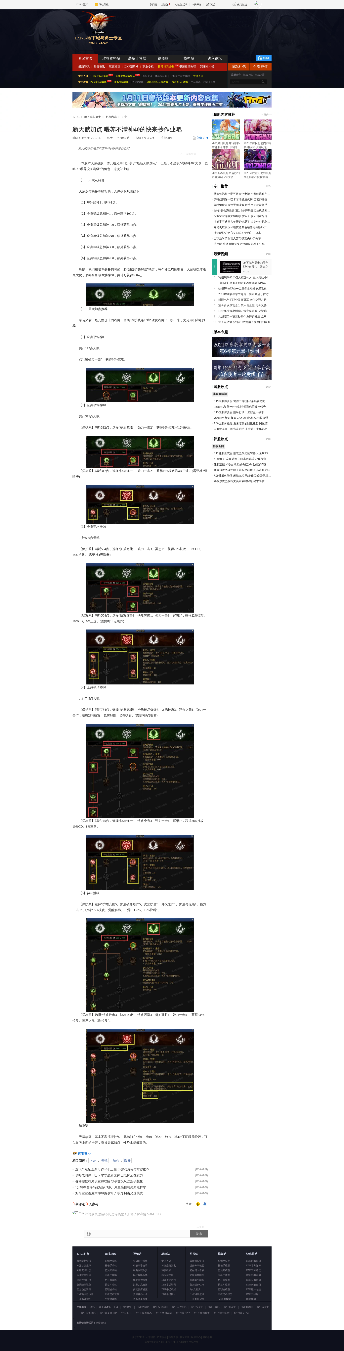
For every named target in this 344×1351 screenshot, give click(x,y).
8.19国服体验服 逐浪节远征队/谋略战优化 (239, 401)
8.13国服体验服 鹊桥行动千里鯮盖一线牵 (239, 412)
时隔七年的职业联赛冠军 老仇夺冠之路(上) (244, 299)
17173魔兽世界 (144, 1313)
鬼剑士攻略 (111, 1260)
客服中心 (196, 1337)
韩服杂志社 (167, 1275)
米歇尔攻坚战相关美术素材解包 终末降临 (239, 481)
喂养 (127, 1160)
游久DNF (127, 1307)
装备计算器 (137, 58)
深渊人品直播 (140, 1284)
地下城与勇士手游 (108, 1307)
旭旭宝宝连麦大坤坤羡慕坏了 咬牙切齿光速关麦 (109, 1193)
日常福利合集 (166, 66)
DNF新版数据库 (85, 1294)
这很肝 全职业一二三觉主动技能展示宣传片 (245, 288)
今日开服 (196, 4)
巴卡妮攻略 (138, 82)
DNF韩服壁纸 (197, 1299)
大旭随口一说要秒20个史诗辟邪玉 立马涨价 (245, 316)
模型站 (189, 58)
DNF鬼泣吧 (197, 1307)
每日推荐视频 (140, 1260)
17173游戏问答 (222, 1313)
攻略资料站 (111, 58)
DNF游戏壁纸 (197, 1294)
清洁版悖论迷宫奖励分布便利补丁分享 (237, 232)
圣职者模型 (224, 1289)
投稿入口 (198, 76)
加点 (116, 1160)
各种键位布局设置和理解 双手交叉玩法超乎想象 (109, 1181)
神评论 (202, 137)
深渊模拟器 (207, 66)
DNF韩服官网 (253, 1275)
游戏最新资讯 (84, 1260)
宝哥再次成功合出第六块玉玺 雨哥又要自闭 (245, 305)
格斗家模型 (224, 1280)
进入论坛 (215, 58)
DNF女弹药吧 (179, 1307)
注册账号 (236, 74)
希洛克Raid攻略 (179, 82)
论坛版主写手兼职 (180, 76)
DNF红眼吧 (143, 1307)
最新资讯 (84, 66)
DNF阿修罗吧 (160, 1307)
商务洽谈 (173, 1337)
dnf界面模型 (224, 1299)
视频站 (163, 58)
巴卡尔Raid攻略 (98, 82)
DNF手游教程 (168, 1280)
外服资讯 (99, 66)
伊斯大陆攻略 (121, 82)
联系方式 (184, 1337)
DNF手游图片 (168, 1294)
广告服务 (162, 1337)
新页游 (165, 4)
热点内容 (111, 117)
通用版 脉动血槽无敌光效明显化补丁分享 (239, 244)
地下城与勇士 (92, 117)
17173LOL (126, 1313)
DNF (92, 1160)
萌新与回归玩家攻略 (157, 82)
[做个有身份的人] (198, 1204)
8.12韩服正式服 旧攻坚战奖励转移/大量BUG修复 (243, 453)
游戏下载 (248, 74)
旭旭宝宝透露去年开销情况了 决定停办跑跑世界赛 (245, 221)
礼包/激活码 (181, 4)
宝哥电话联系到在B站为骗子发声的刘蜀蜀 (244, 322)
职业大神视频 (140, 1280)
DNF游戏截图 (84, 1299)
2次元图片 (195, 1289)
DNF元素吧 (213, 1307)
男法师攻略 (111, 1299)
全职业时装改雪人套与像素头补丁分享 (237, 238)
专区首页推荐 (84, 1265)
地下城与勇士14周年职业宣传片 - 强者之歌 (255, 266)
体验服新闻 (161, 76)
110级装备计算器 (99, 76)
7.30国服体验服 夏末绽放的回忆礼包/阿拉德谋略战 (245, 423)
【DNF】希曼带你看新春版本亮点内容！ (243, 283)
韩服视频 (166, 1270)
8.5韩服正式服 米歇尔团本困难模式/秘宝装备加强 (244, 458)
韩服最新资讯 (168, 1265)
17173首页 (82, 4)
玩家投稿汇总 (84, 1280)
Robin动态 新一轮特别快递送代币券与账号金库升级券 (247, 406)
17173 (75, 117)
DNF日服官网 (253, 1280)
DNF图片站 (131, 66)
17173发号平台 (241, 1313)
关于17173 (138, 1337)
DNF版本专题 (253, 1289)
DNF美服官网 (253, 1284)
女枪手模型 (224, 1275)
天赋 (104, 1160)
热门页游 (210, 4)
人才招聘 (150, 1337)
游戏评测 (260, 74)
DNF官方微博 (253, 1265)
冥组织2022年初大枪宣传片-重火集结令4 (243, 277)
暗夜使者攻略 (112, 1294)
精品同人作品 (197, 1270)
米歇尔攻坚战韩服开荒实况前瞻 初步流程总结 (242, 470)
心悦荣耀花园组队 (125, 76)
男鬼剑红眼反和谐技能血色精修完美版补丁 (240, 227)
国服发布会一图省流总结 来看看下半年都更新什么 (245, 429)
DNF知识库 (252, 1294)
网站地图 (251, 1299)
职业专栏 (148, 66)
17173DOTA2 (183, 1313)
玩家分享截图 (197, 1265)
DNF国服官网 (253, 1260)
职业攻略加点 (84, 1275)
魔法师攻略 (111, 1270)
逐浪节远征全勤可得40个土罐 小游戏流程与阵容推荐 (112, 1169)
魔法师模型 (224, 1270)
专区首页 (85, 58)
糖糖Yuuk (101, 1322)
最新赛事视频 (140, 1299)
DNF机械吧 (230, 1307)
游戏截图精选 (197, 1280)
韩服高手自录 (140, 1265)
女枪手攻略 (111, 1275)
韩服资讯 (147, 76)
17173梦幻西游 (164, 1313)
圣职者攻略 (111, 1289)
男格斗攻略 (111, 1284)
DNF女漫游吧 (88, 1313)
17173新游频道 (202, 1313)
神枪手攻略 (111, 1265)
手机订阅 (166, 137)
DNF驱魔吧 (263, 1307)
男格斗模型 (224, 1284)
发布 (199, 1233)
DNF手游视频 (168, 1289)
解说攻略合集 (140, 1275)
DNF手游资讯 (168, 1284)
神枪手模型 (224, 1265)
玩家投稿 (114, 66)
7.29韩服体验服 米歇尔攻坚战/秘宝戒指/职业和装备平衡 (248, 475)
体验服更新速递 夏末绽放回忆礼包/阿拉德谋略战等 (245, 417)
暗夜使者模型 (225, 1294)
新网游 (153, 4)
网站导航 (103, 4)
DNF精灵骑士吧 (108, 1313)
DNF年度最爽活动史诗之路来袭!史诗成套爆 (245, 310)
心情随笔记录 (84, 1284)
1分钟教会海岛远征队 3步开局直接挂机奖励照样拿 (110, 1187)
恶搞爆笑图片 (197, 1275)
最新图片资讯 (197, 1260)
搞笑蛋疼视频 (140, 1289)
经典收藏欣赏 (140, 1270)
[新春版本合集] (172, 106)
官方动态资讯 (84, 1289)
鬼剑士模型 (224, 1260)
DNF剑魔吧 (246, 1307)
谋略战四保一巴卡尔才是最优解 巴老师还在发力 (109, 1175)
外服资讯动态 (84, 1270)
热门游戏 (242, 4)
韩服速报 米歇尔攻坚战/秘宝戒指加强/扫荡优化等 (244, 464)
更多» (267, 114)
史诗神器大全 (140, 1294)
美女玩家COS (197, 1284)
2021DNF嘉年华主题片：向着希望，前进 (243, 294)
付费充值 (260, 67)
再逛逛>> (84, 1153)
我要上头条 (209, 82)
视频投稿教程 (187, 66)
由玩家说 (195, 82)
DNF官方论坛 (253, 1270)
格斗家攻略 (111, 1280)
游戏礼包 (239, 67)
